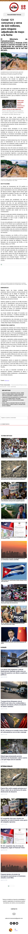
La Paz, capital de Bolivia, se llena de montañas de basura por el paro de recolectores (13, 602)
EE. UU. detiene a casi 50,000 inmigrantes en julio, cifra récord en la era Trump (13, 624)
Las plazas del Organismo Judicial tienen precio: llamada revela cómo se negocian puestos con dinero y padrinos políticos (13, 394)
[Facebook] (22, 6)
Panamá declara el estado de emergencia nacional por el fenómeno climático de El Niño (13, 559)
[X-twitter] (24, 6)
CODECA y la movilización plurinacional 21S (11, 457)
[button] (4, 7)
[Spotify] (24, 8)
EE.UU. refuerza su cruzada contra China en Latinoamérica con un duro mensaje (14, 731)
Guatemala (13, 386)
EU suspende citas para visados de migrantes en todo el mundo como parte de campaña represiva (13, 500)
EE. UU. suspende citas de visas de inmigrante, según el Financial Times (13, 846)
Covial (8, 386)
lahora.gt (7, 380)
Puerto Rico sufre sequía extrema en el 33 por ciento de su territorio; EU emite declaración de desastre (13, 479)
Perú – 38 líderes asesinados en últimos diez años (13, 519)
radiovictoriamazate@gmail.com (14, 918)
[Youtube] (22, 8)
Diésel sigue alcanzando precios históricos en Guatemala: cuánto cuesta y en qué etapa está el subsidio (13, 404)
